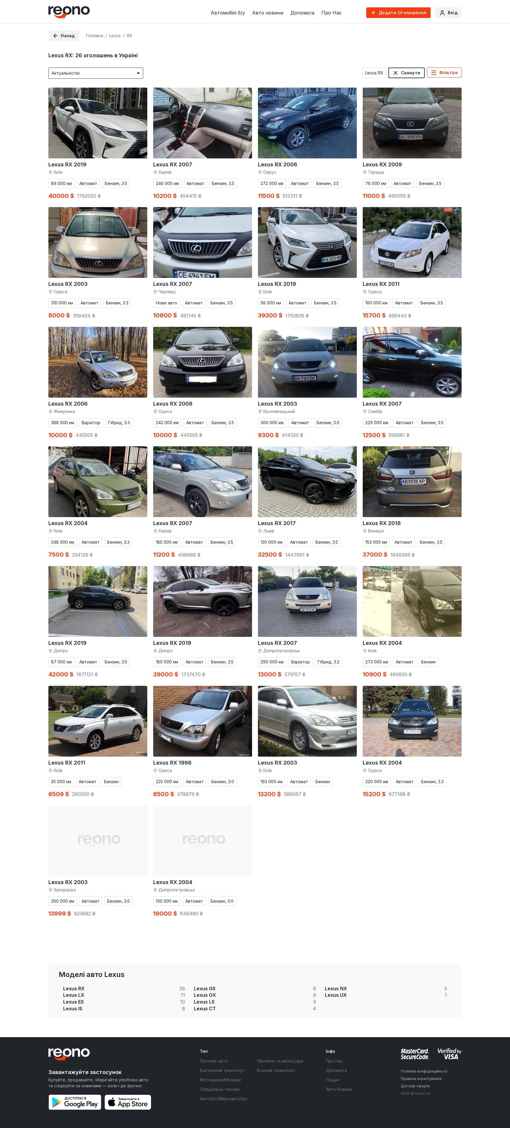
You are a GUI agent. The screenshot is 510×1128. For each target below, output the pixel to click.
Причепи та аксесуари (280, 1060)
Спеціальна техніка (219, 1089)
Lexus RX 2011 (381, 284)
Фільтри (448, 72)
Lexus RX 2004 (68, 523)
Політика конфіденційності (424, 1071)
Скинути (411, 72)
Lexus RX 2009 (382, 164)
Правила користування (421, 1078)
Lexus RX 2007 (172, 164)
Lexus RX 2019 (67, 164)
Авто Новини (339, 1089)
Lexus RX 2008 (277, 164)
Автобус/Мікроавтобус (224, 1098)
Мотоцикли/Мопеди (220, 1079)
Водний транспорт (276, 1070)
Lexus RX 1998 (172, 763)
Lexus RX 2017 (277, 523)
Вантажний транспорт (223, 1070)
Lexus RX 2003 (68, 284)
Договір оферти (415, 1086)
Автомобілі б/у (228, 13)
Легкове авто (214, 1060)
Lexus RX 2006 (68, 404)
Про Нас (331, 13)
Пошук (332, 1079)
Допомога (302, 13)
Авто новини (267, 13)
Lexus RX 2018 (382, 523)
